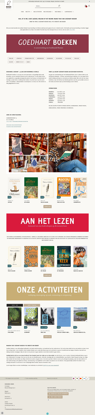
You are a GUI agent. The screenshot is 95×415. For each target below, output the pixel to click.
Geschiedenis (59, 58)
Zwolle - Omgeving (32, 305)
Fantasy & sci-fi (20, 62)
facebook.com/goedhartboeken (13, 126)
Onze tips (27, 11)
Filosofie (11, 62)
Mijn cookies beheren (56, 397)
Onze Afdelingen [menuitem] (47, 11)
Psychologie (68, 58)
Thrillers (11, 58)
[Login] (89, 6)
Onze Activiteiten (37, 11)
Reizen (28, 62)
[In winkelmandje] (14, 186)
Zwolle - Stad (15, 305)
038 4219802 (72, 29)
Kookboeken (50, 58)
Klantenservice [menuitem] (68, 11)
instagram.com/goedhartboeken (14, 125)
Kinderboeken (40, 58)
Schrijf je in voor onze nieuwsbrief (51, 365)
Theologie (76, 58)
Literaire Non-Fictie (29, 58)
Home (22, 11)
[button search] (59, 6)
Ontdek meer (47, 206)
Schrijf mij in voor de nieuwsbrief (59, 393)
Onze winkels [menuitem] (58, 11)
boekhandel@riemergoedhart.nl (20, 121)
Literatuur (19, 58)
